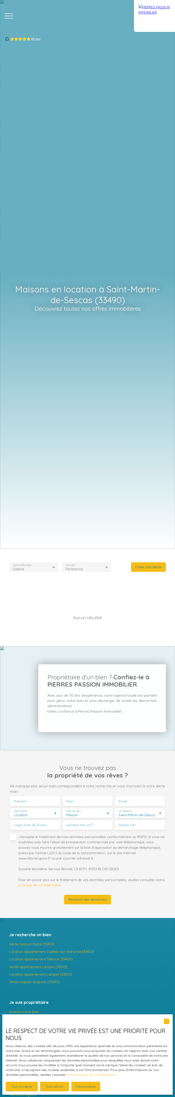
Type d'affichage (22, 565)
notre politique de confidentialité (91, 1075)
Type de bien (73, 811)
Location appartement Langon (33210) (40, 974)
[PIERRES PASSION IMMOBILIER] (154, 16)
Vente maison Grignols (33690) (34, 981)
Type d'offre (20, 811)
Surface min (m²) (79, 825)
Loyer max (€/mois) (30, 825)
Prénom (20, 801)
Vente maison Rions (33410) (31, 944)
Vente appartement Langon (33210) (38, 966)
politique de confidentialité (39, 885)
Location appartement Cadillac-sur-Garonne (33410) (51, 951)
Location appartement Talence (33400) (41, 959)
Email (122, 801)
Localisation (125, 811)
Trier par (70, 565)
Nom (70, 801)
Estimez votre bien (24, 1011)
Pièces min (127, 825)
